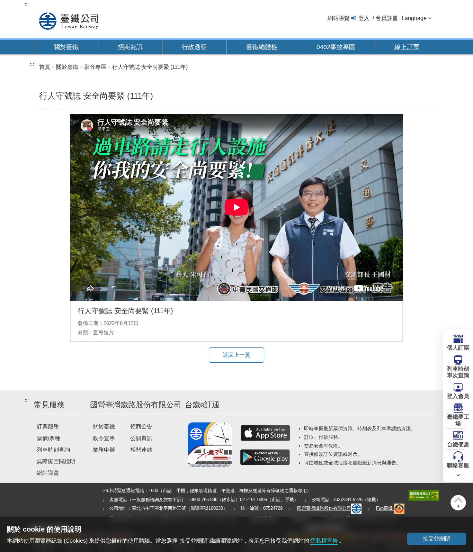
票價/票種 (48, 438)
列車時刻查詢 (53, 450)
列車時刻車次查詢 (458, 372)
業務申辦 (104, 450)
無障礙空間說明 (56, 461)
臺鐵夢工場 (458, 420)
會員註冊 (387, 18)
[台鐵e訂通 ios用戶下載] (265, 433)
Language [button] (414, 18)
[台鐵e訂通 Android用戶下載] (265, 457)
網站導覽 (339, 18)
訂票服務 (48, 426)
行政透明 (194, 47)
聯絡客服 (458, 465)
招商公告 (141, 426)
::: (27, 4)
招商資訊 (130, 47)
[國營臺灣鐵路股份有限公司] (68, 20)
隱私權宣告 (324, 541)
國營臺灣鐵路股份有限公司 (324, 508)
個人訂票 (458, 348)
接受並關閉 (436, 539)
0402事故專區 (335, 47)
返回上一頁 (236, 355)
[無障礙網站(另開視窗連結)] (424, 495)
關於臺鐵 (66, 47)
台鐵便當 (458, 444)
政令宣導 (104, 438)
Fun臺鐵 (385, 508)
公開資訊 (141, 438)
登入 (363, 18)
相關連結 (141, 450)
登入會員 (458, 396)
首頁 (44, 67)
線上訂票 (406, 47)
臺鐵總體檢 (261, 47)
